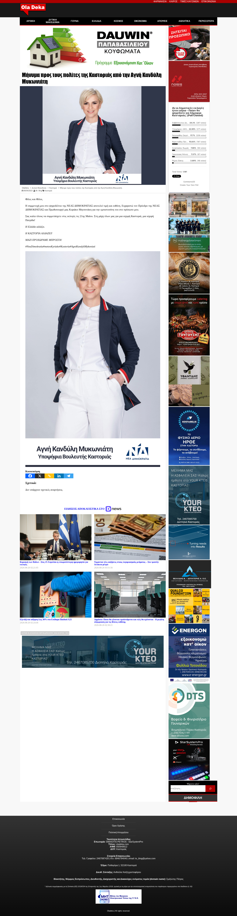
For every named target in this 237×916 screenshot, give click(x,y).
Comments (189, 182)
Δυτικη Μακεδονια (53, 21)
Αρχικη (30, 21)
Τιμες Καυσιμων (189, 1)
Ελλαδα (96, 21)
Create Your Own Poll (189, 185)
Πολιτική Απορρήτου (119, 832)
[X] (40, 475)
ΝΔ (67, 633)
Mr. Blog (39, 191)
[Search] (210, 788)
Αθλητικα (184, 21)
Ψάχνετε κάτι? (193, 784)
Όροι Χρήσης (118, 826)
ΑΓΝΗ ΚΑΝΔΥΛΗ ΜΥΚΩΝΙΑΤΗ (37, 633)
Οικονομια (140, 21)
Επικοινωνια (208, 1)
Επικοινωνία (118, 819)
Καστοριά (48, 191)
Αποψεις (162, 21)
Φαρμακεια (160, 1)
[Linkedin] (59, 475)
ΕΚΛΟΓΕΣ (59, 633)
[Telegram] (68, 475)
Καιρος (173, 1)
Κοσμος (118, 21)
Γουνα (75, 21)
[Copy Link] (49, 475)
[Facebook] (30, 475)
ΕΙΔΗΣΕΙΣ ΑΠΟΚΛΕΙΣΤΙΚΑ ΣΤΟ (84, 508)
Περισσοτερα (206, 21)
